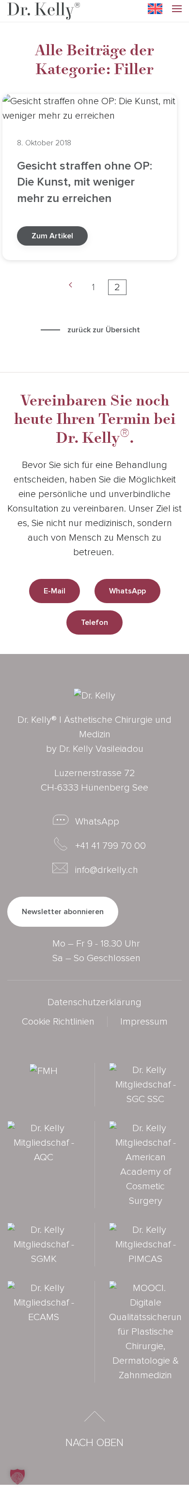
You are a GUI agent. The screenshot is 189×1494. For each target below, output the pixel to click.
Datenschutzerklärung (94, 1002)
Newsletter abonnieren (63, 912)
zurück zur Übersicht (103, 330)
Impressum (144, 1021)
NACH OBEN (94, 1442)
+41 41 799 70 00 (110, 846)
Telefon (94, 622)
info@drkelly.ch (106, 870)
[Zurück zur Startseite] (43, 11)
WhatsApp (127, 591)
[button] (177, 11)
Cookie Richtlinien (58, 1021)
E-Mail (54, 591)
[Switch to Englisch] (155, 8)
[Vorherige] (71, 287)
